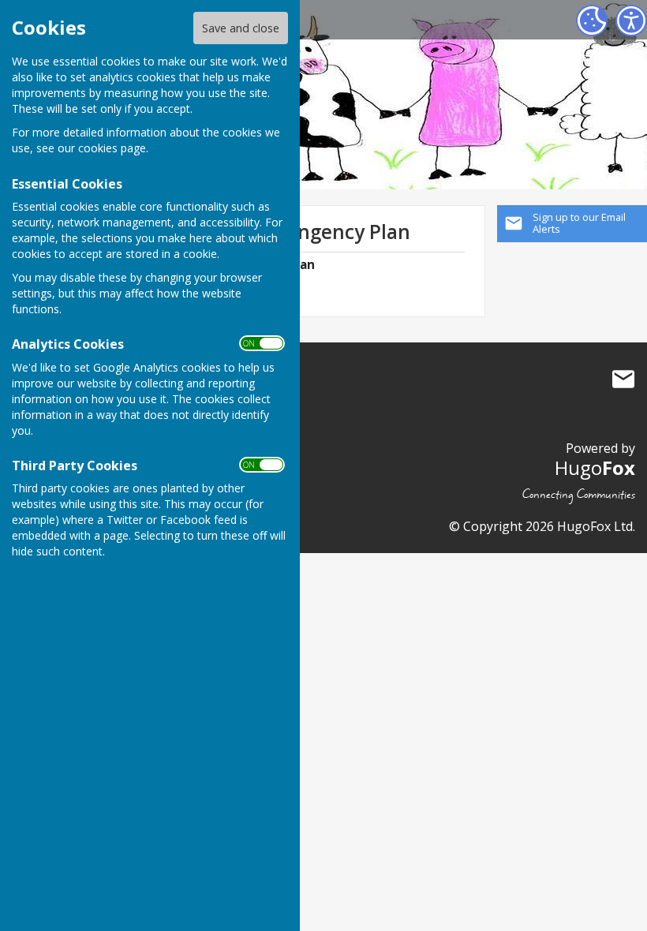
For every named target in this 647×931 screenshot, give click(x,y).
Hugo (595, 467)
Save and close (240, 28)
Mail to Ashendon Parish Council (623, 379)
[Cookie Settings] (592, 20)
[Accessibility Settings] (631, 20)
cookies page (112, 147)
